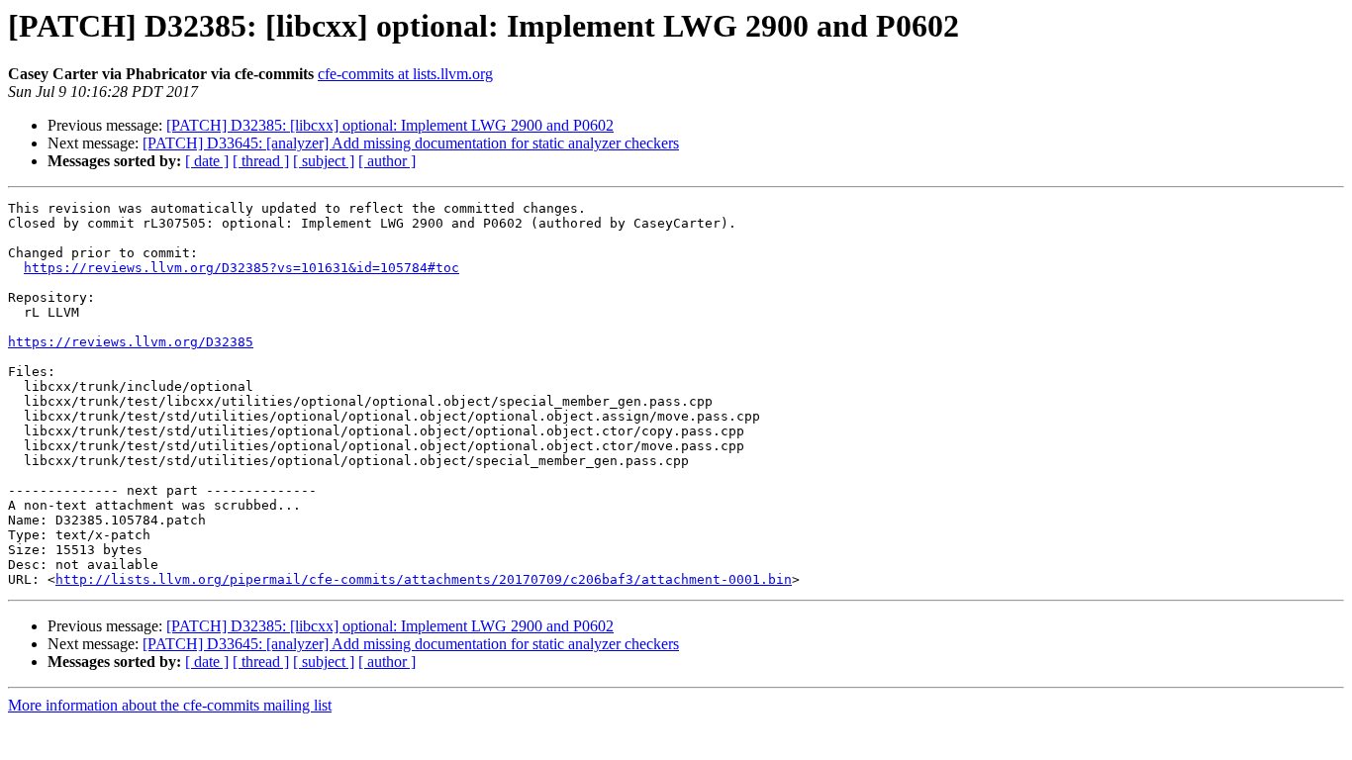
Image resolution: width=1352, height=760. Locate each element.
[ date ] (207, 160)
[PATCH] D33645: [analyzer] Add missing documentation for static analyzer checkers (411, 143)
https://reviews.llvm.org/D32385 (130, 341)
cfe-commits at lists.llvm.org (405, 73)
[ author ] (387, 160)
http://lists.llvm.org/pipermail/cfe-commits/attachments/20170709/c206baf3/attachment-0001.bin (423, 579)
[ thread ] (261, 160)
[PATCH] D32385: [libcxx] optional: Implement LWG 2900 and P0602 (390, 125)
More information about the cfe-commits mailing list (170, 705)
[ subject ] (323, 160)
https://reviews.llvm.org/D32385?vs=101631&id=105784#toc (241, 267)
